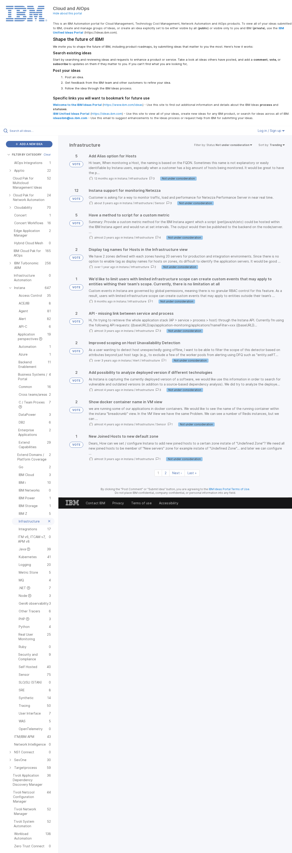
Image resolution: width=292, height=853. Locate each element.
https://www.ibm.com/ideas (123, 105)
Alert (136, 360)
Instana (122, 178)
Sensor (160, 203)
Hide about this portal (67, 13)
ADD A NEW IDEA (31, 144)
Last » (192, 473)
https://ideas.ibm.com (106, 113)
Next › (177, 473)
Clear (47, 154)
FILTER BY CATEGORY (27, 154)
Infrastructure (138, 178)
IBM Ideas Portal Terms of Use (229, 489)
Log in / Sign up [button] (270, 131)
